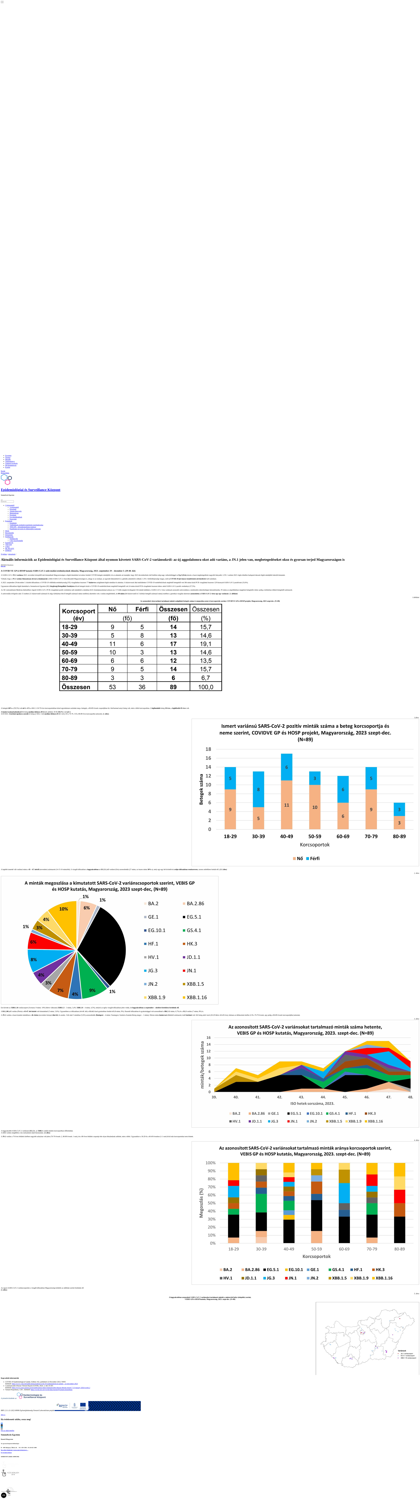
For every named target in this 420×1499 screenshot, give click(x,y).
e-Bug (7, 547)
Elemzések (9, 535)
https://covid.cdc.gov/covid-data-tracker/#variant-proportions (51, 1390)
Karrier (7, 467)
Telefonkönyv (10, 461)
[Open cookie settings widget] (3, 1495)
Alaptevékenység (16, 511)
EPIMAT (8, 550)
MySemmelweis (10, 465)
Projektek (13, 515)
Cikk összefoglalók (16, 541)
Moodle (8, 459)
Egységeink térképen (6, 1452)
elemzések (11, 554)
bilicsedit (3, 566)
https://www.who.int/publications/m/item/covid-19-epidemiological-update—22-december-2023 (45, 1384)
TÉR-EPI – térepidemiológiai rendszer (23, 527)
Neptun (7, 457)
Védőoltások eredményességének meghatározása (26, 525)
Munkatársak (14, 513)
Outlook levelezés (11, 463)
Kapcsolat (13, 519)
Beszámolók (9, 533)
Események (9, 543)
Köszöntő (13, 509)
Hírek (7, 531)
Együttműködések (16, 517)
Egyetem (8, 455)
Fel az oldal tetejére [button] (7, 1431)
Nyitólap (4, 554)
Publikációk (9, 537)
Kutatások (8, 521)
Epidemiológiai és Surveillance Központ (30, 490)
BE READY (9, 548)
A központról (9, 505)
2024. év (3, 1414)
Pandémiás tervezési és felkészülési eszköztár (25, 529)
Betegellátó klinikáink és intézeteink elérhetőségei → (14, 1450)
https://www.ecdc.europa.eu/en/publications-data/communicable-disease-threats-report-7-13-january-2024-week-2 (51, 1388)
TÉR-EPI (8, 545)
